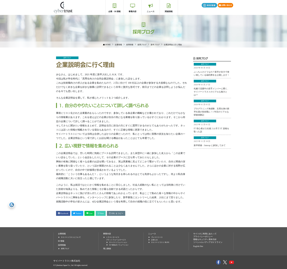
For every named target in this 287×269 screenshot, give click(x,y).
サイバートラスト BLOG (160, 242)
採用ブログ (202, 58)
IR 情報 (61, 241)
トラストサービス (112, 237)
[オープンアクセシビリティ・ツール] (12, 205)
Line (90, 213)
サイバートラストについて (71, 237)
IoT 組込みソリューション (119, 245)
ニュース (151, 11)
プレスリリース (157, 237)
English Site (198, 246)
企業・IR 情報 (114, 11)
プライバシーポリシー (203, 237)
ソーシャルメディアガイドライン (207, 242)
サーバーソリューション (118, 242)
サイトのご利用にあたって (205, 234)
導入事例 (107, 249)
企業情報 (62, 234)
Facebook (64, 213)
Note (102, 213)
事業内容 (132, 11)
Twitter (78, 213)
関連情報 (169, 11)
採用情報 (62, 245)
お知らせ (154, 240)
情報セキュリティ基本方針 (205, 239)
